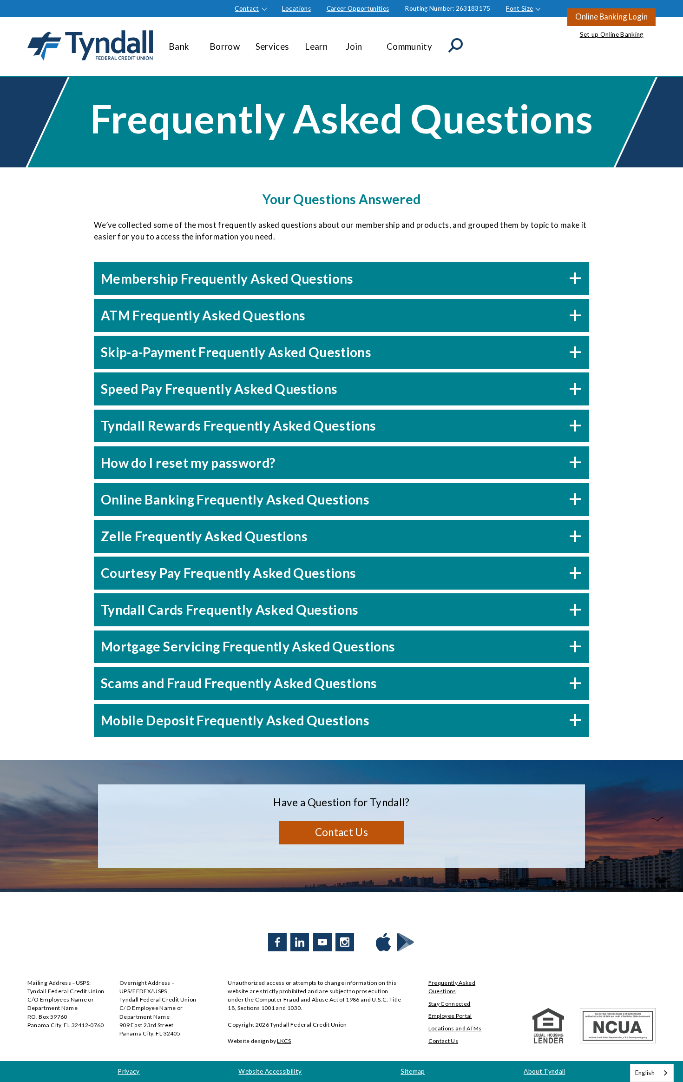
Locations (296, 8)
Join (354, 46)
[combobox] (652, 1073)
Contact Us (341, 832)
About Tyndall (544, 1071)
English (645, 1072)
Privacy (128, 1071)
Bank (179, 46)
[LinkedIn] (299, 942)
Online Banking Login (611, 16)
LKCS (284, 1040)
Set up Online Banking (612, 34)
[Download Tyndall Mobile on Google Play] (405, 942)
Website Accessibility (270, 1071)
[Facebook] (277, 942)
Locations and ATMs (455, 1028)
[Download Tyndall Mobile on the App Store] (383, 942)
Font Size (519, 8)
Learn (316, 46)
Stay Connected (449, 1003)
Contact (247, 8)
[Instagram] (344, 942)
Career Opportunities (358, 8)
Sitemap (413, 1071)
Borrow (225, 46)
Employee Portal (450, 1015)
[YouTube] (322, 942)
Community (409, 46)
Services (272, 46)
